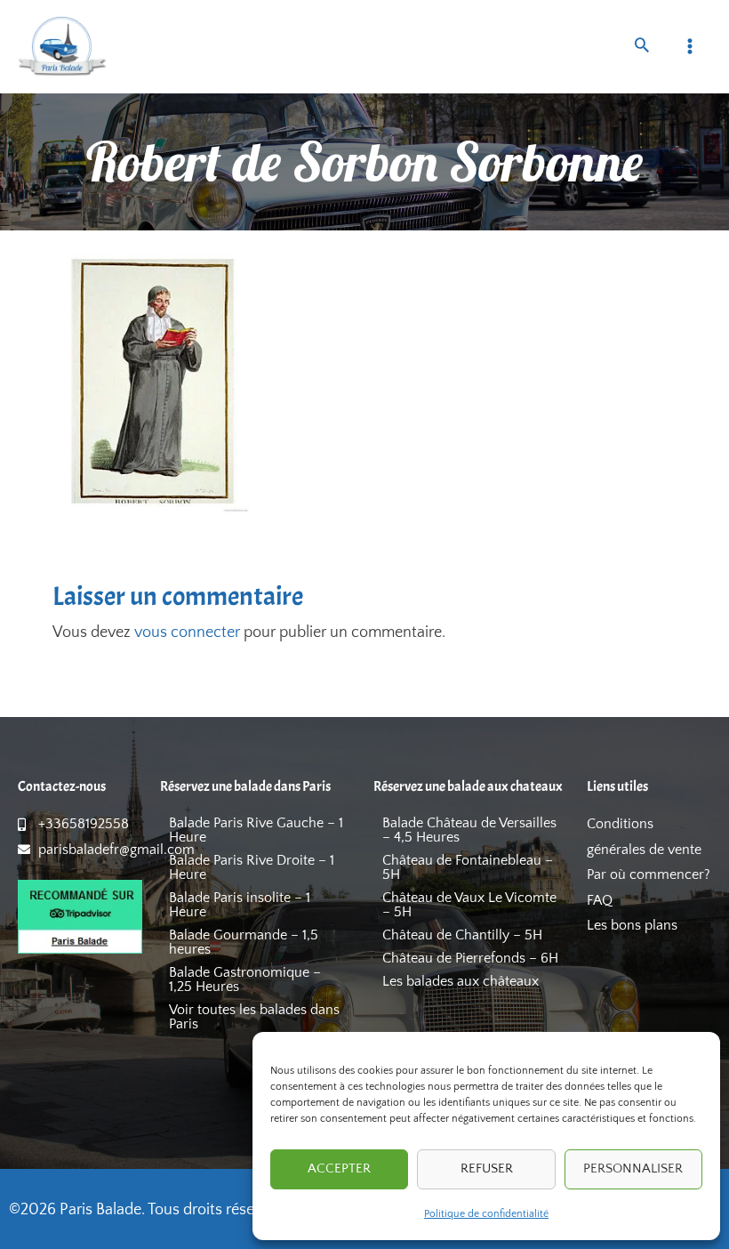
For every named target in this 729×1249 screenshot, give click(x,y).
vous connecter (187, 632)
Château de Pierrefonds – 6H (470, 958)
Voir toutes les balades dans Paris (254, 1017)
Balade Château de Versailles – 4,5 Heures (469, 830)
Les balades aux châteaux (460, 981)
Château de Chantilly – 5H (462, 935)
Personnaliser (633, 1168)
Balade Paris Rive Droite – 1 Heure (251, 867)
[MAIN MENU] (690, 47)
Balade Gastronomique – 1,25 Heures (245, 979)
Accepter (339, 1168)
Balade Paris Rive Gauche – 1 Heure (256, 830)
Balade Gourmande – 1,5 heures (243, 942)
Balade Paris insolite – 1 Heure (239, 905)
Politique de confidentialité (486, 1214)
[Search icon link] (642, 47)
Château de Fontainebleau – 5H (467, 867)
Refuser (487, 1168)
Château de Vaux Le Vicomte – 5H (469, 905)
